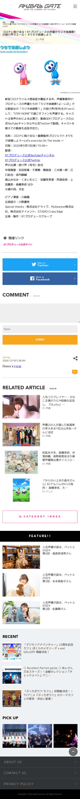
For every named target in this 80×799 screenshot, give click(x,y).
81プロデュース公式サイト (18, 244)
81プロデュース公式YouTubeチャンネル (29, 155)
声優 (12, 22)
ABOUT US (13, 762)
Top (4, 22)
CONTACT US (15, 773)
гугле (17, 366)
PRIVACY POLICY (19, 784)
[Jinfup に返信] (74, 372)
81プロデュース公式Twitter (22, 160)
